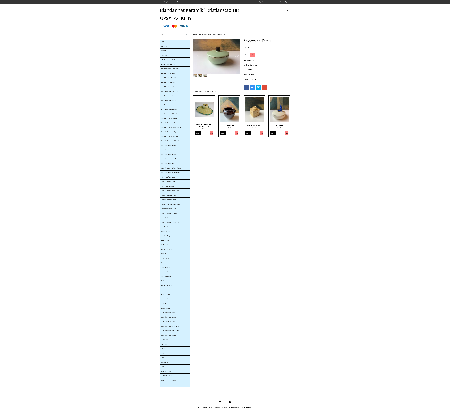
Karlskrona (164, 362)
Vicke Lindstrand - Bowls (168, 145)
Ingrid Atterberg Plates (168, 82)
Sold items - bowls (166, 376)
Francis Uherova (166, 294)
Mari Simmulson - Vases (168, 105)
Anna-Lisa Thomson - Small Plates (171, 127)
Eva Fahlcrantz (165, 303)
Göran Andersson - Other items (170, 222)
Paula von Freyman (167, 245)
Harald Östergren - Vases (168, 195)
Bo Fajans (164, 344)
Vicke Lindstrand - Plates (168, 154)
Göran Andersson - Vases (168, 209)
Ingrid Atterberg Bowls (168, 64)
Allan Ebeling (165, 240)
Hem (162, 41)
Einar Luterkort (165, 258)
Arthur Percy (165, 263)
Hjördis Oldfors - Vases (168, 177)
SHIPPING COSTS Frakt (168, 60)
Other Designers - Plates (168, 321)
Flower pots (164, 339)
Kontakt (163, 50)
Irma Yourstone (165, 308)
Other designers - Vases (168, 312)
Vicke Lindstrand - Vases (168, 150)
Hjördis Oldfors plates (167, 186)
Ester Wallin (164, 299)
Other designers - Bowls (168, 317)
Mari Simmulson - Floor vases (170, 91)
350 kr (254, 127)
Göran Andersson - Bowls (169, 213)
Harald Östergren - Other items (170, 204)
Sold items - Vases (166, 371)
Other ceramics (166, 385)
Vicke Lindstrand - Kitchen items (171, 168)
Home (195, 35)
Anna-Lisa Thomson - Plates (169, 123)
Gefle (162, 353)
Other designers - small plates (170, 326)
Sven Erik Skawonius (167, 285)
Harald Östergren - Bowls (168, 200)
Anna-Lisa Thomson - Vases (169, 118)
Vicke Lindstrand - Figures (169, 163)
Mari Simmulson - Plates (168, 100)
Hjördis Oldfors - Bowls (168, 181)
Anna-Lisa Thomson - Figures (170, 132)
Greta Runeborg (166, 281)
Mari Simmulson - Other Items (170, 114)
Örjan (163, 357)
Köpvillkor (164, 46)
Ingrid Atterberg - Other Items (170, 87)
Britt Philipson (165, 267)
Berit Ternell (164, 290)
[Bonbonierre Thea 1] (216, 56)
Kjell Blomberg (165, 231)
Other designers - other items (170, 330)
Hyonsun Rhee (165, 272)
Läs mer (198, 133)
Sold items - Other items (168, 380)
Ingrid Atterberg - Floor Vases (170, 69)
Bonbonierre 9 (279, 125)
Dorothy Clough (166, 236)
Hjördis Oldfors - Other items (170, 190)
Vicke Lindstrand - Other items (170, 172)
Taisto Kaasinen (165, 254)
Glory (162, 367)
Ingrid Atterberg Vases (168, 73)
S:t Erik (163, 348)
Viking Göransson (166, 249)
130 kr (204, 128)
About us (164, 55)
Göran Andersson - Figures (169, 218)
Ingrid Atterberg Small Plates (170, 78)
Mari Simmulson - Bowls (168, 96)
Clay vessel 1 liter (229, 125)
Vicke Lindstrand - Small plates (170, 159)
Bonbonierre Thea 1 (222, 35)
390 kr (279, 127)
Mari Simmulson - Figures (169, 109)
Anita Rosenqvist (166, 276)
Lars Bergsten (165, 227)
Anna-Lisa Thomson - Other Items (171, 141)
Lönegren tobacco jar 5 (254, 125)
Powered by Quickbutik (225, 411)
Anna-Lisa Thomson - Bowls (169, 136)
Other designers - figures (168, 335)
